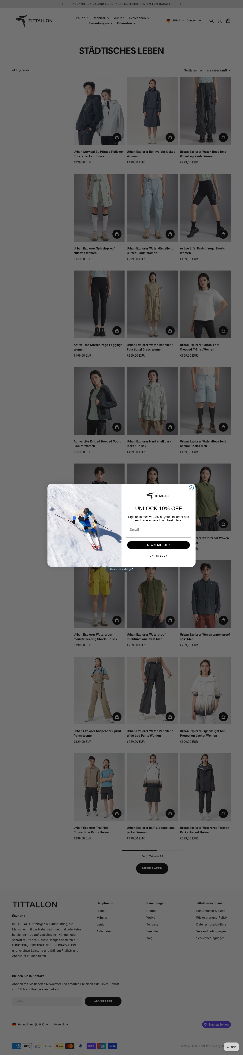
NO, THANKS (159, 556)
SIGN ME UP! (158, 545)
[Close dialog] (191, 488)
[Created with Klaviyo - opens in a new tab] (121, 569)
